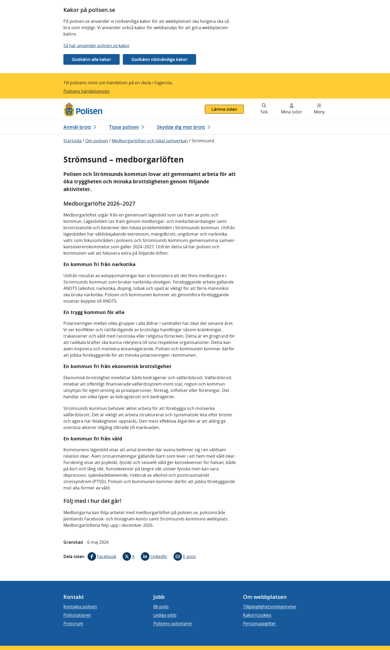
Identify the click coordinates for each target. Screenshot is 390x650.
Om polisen (96, 141)
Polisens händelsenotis (86, 91)
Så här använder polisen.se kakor (96, 45)
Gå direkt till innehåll (24, 102)
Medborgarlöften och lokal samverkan (150, 141)
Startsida (72, 141)
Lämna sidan (224, 109)
